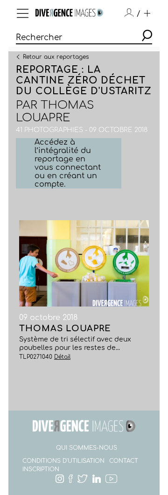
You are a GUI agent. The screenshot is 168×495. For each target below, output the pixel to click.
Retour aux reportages (56, 56)
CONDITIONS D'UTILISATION (63, 461)
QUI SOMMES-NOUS (86, 448)
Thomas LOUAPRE (55, 111)
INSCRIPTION (40, 469)
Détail (62, 357)
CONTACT (123, 461)
